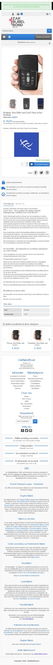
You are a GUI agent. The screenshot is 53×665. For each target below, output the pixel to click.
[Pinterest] (47, 173)
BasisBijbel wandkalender (30, 576)
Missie (26, 396)
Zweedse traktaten (22, 530)
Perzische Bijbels (35, 528)
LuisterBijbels (35, 383)
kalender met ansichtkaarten (13, 631)
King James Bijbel (19, 501)
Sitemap (17, 388)
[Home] (4, 37)
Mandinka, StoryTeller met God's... (38, 344)
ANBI (26, 401)
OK (49, 31)
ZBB (26, 468)
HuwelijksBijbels (35, 381)
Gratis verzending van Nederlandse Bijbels (26, 544)
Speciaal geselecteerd (35, 378)
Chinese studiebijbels (21, 528)
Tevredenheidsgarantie (18, 378)
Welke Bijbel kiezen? (26, 650)
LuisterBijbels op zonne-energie (29, 599)
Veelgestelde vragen (18, 383)
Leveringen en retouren (18, 376)
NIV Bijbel (33, 501)
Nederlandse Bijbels (37, 524)
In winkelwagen (42, 164)
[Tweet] (41, 173)
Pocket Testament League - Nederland (26, 484)
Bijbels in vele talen (26, 519)
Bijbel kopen (35, 557)
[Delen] (35, 173)
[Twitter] (26, 430)
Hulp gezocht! (17, 386)
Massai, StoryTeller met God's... (15, 344)
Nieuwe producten (43, 37)
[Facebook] (22, 430)
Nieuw (35, 376)
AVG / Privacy (26, 399)
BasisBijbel (35, 388)
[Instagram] (30, 430)
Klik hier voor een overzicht (12, 299)
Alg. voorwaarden (26, 404)
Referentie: (7, 117)
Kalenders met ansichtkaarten (26, 625)
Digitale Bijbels (26, 640)
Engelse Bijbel (9, 505)
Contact (26, 409)
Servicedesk (26, 406)
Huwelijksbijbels (37, 530)
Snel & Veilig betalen (18, 381)
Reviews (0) (20, 204)
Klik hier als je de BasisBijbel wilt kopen (31, 573)
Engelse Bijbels (35, 386)
